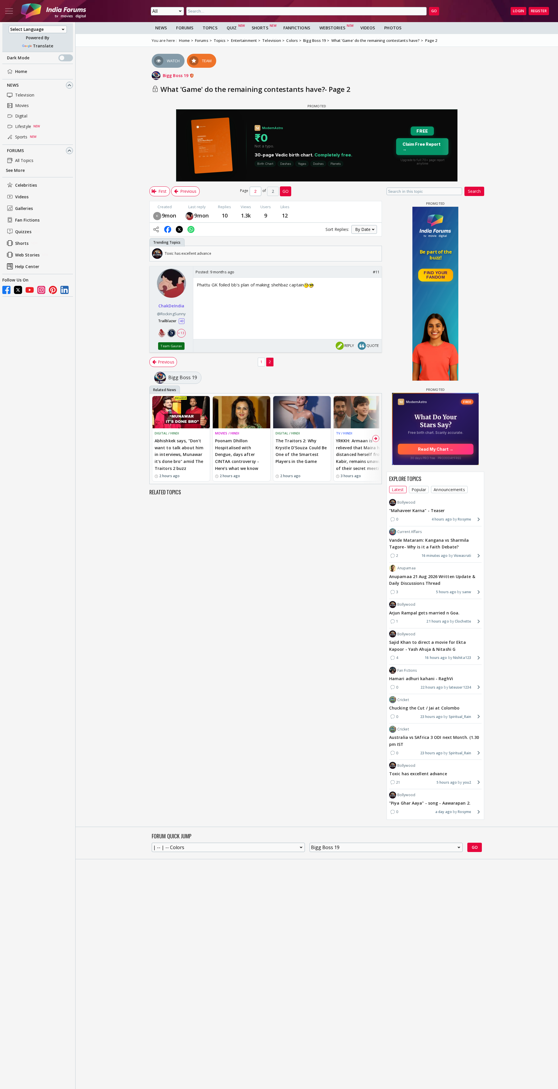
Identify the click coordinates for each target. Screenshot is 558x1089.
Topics (210, 28)
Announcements (449, 489)
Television (24, 95)
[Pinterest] (53, 290)
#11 (376, 272)
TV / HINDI (344, 433)
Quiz (232, 28)
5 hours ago (446, 591)
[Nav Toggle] (9, 11)
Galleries (24, 208)
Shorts (22, 243)
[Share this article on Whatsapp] (191, 229)
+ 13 (181, 333)
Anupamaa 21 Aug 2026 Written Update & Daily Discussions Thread (432, 579)
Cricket (403, 699)
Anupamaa (406, 568)
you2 (467, 782)
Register (539, 10)
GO (434, 10)
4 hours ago (442, 519)
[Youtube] (30, 290)
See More (15, 170)
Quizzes (23, 231)
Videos (22, 196)
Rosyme (464, 519)
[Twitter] (18, 290)
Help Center (27, 266)
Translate (43, 46)
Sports (21, 137)
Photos (392, 28)
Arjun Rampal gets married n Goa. (424, 612)
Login (518, 10)
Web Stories (27, 255)
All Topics (24, 160)
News (13, 85)
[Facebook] (6, 290)
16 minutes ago (434, 555)
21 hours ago (437, 621)
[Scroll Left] (155, 253)
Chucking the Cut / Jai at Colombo (424, 707)
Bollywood (406, 502)
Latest (398, 489)
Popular (419, 489)
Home (21, 71)
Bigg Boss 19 (176, 75)
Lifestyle (23, 126)
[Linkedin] (64, 290)
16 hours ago (436, 657)
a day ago (443, 811)
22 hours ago (432, 687)
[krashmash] (157, 215)
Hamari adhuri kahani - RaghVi (421, 678)
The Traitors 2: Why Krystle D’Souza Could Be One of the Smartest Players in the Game (301, 451)
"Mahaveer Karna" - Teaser (417, 510)
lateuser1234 (460, 687)
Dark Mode (18, 57)
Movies (22, 105)
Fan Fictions (27, 220)
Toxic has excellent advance (418, 773)
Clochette (463, 621)
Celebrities (26, 185)
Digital (21, 116)
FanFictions (296, 28)
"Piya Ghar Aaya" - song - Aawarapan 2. (430, 803)
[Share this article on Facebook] (168, 229)
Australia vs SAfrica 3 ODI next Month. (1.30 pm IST (434, 741)
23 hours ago (431, 716)
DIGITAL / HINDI (167, 433)
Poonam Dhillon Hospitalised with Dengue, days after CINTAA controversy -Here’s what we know (237, 454)
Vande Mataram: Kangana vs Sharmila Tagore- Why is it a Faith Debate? (429, 543)
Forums (15, 150)
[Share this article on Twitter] (179, 229)
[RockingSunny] (189, 215)
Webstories (332, 28)
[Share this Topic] (156, 229)
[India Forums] (53, 11)
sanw (466, 591)
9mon (169, 215)
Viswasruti (462, 555)
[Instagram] (41, 290)
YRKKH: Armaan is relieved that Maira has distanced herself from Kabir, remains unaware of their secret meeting (360, 454)
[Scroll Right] (375, 253)
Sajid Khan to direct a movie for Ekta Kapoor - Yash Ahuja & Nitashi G (427, 645)
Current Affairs (409, 531)
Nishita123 (462, 657)
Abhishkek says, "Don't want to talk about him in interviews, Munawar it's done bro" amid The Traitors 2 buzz (179, 454)
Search (474, 191)
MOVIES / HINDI (227, 433)
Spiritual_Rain (460, 716)
